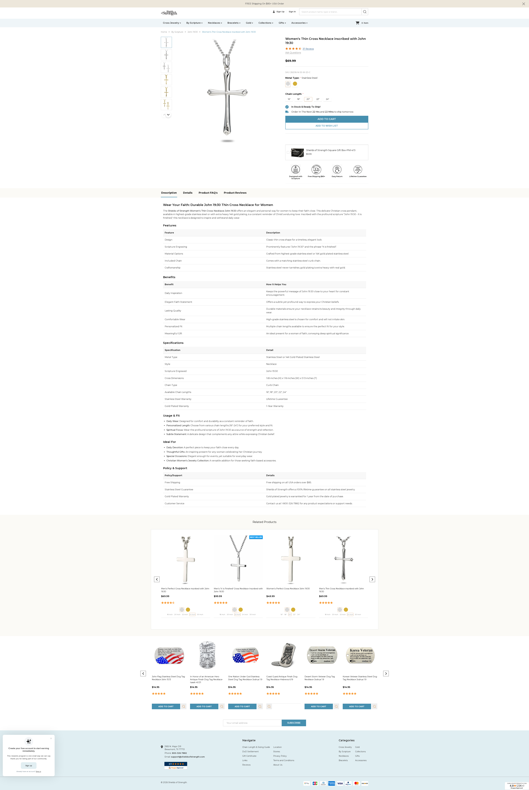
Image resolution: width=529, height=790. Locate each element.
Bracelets (233, 23)
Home (164, 32)
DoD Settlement (250, 751)
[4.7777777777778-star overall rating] (343, 603)
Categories (347, 740)
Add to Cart (327, 119)
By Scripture (193, 23)
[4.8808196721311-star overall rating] (185, 603)
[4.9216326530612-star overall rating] (290, 603)
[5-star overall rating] (169, 694)
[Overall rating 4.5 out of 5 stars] (293, 49)
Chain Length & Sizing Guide (256, 747)
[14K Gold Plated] (188, 609)
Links (244, 760)
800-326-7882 (179, 753)
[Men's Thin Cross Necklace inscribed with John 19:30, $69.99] (290, 559)
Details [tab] (187, 192)
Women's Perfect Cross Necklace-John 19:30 (235, 588)
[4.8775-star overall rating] (238, 603)
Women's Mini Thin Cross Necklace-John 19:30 (341, 588)
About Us (277, 765)
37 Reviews (308, 49)
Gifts (281, 23)
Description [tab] (169, 192)
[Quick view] (183, 620)
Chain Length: (294, 94)
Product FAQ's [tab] (208, 192)
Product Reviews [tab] (235, 192)
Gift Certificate (249, 756)
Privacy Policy (280, 756)
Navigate (249, 740)
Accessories (298, 23)
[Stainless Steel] (182, 609)
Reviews (246, 765)
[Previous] (157, 579)
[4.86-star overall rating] (321, 694)
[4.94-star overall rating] (245, 694)
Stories (276, 751)
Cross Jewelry (171, 23)
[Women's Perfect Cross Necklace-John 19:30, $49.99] (238, 559)
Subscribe (294, 723)
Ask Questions (293, 52)
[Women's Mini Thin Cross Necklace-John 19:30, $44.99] (343, 559)
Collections (264, 23)
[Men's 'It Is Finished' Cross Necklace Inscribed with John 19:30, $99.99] (185, 559)
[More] (180, 23)
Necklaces (214, 23)
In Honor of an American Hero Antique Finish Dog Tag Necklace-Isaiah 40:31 (206, 679)
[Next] (372, 579)
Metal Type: (301, 78)
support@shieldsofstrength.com (188, 757)
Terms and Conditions (283, 760)
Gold (248, 23)
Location (277, 747)
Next (168, 114)
